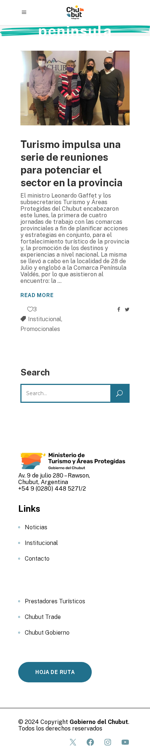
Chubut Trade (43, 616)
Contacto (37, 558)
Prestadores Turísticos (55, 601)
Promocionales (40, 329)
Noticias (36, 527)
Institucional (44, 319)
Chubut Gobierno (47, 632)
